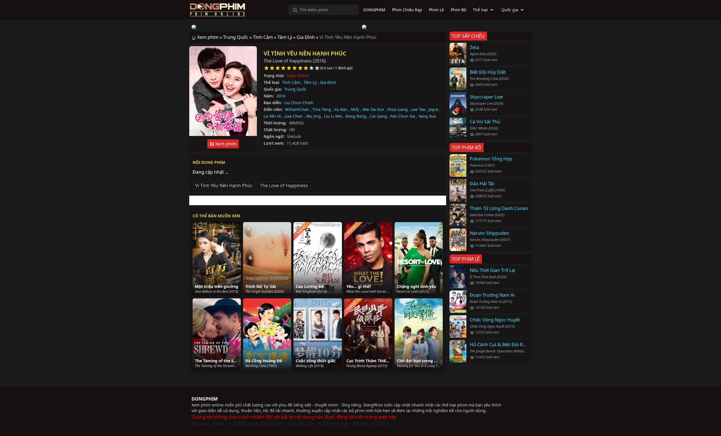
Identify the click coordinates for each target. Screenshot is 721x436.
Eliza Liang (398, 109)
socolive (200, 424)
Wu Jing (313, 116)
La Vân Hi (272, 116)
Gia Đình (328, 82)
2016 (280, 96)
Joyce (433, 109)
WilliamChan (297, 109)
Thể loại (480, 9)
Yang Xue (427, 116)
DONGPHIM (205, 399)
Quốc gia (509, 9)
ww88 (218, 424)
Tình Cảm (291, 82)
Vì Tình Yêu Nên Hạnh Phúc (305, 53)
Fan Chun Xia (402, 116)
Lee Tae (418, 109)
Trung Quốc (295, 89)
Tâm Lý (310, 82)
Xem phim (225, 144)
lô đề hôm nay (333, 424)
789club (360, 424)
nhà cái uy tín (301, 424)
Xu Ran (341, 109)
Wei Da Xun (373, 109)
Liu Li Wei (333, 116)
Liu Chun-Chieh (298, 102)
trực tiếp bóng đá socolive (255, 424)
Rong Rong (356, 116)
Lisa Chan (293, 116)
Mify (355, 109)
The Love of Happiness (284, 185)
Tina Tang (321, 109)
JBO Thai (381, 424)
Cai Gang (378, 116)
